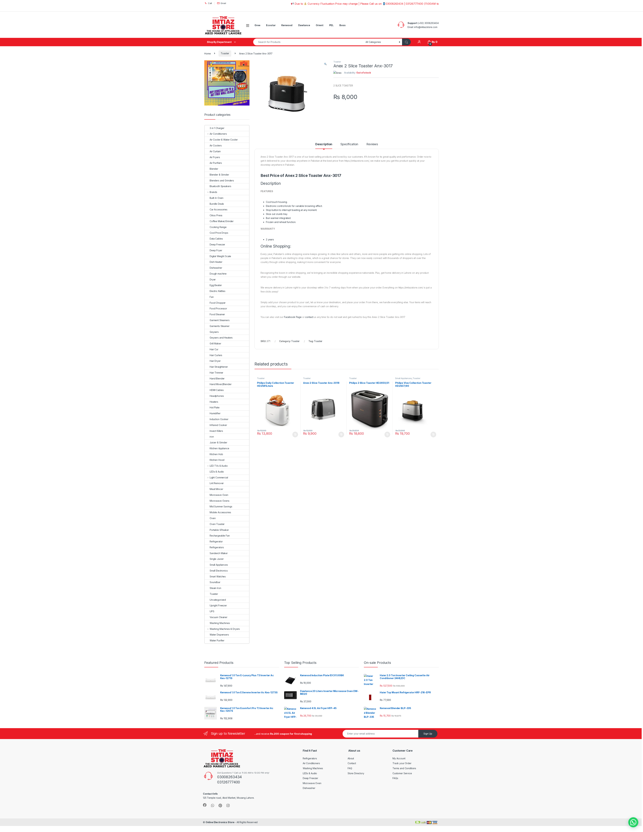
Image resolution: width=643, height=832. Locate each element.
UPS (212, 611)
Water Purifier (217, 640)
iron (212, 436)
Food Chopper (218, 302)
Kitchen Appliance (219, 448)
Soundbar (215, 582)
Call (210, 3)
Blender (214, 168)
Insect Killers (216, 430)
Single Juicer (217, 558)
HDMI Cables (217, 390)
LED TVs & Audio (219, 465)
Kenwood (286, 25)
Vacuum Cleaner (218, 617)
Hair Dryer (215, 360)
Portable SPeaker (219, 529)
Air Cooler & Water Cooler (224, 139)
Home (207, 53)
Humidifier (215, 413)
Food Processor (218, 308)
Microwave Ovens (219, 500)
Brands (213, 192)
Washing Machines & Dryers (225, 628)
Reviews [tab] (372, 144)
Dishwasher (216, 267)
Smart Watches (218, 576)
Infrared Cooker (218, 425)
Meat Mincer (216, 489)
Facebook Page (293, 317)
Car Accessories (218, 209)
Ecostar (270, 25)
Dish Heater (216, 261)
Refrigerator (216, 541)
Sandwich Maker (219, 553)
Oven (213, 518)
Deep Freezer (217, 244)
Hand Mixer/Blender (220, 384)
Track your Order (401, 763)
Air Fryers (215, 157)
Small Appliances (403, 378)
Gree (257, 25)
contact (309, 317)
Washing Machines (220, 623)
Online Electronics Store (220, 822)
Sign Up (427, 733)
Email (223, 3)
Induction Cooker (219, 419)
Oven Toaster (217, 524)
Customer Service (402, 773)
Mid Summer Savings (221, 506)
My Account (398, 758)
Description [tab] (323, 144)
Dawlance (304, 25)
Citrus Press (216, 215)
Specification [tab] (349, 144)
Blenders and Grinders (222, 180)
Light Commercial (219, 477)
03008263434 (229, 777)
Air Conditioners (218, 133)
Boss (342, 25)
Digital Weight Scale (220, 256)
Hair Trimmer (216, 372)
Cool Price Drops (219, 232)
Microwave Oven (219, 494)
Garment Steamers (220, 320)
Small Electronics (219, 570)
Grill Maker (215, 343)
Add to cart (295, 434)
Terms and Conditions (404, 768)
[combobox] (308, 42)
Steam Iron (215, 588)
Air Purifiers (216, 162)
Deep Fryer (216, 250)
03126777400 (228, 782)
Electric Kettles (217, 291)
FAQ (350, 768)
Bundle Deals (217, 203)
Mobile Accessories (220, 512)
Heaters (214, 401)
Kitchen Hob (216, 454)
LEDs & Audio (217, 471)
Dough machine (218, 273)
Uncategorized (218, 599)
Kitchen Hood (217, 459)
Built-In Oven (216, 197)
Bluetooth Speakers (220, 186)
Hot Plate (215, 407)
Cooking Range (218, 227)
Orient (319, 25)
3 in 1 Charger (217, 128)
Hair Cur (214, 349)
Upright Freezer (218, 605)
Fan (212, 296)
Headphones (217, 395)
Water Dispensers (219, 634)
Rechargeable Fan (220, 535)
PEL (331, 25)
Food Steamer (217, 314)
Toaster (225, 53)
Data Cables (216, 238)
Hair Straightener (219, 366)
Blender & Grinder (219, 174)
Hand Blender (217, 378)
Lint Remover (217, 483)
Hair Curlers (216, 355)
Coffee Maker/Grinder (222, 221)
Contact (352, 763)
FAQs (395, 778)
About (351, 758)
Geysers (214, 331)
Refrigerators (217, 547)
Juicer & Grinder (218, 442)
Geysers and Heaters (221, 337)
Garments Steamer (220, 326)
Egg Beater (216, 285)
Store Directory (356, 773)
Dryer (213, 279)
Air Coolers (216, 145)
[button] (325, 64)
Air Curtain (215, 151)
